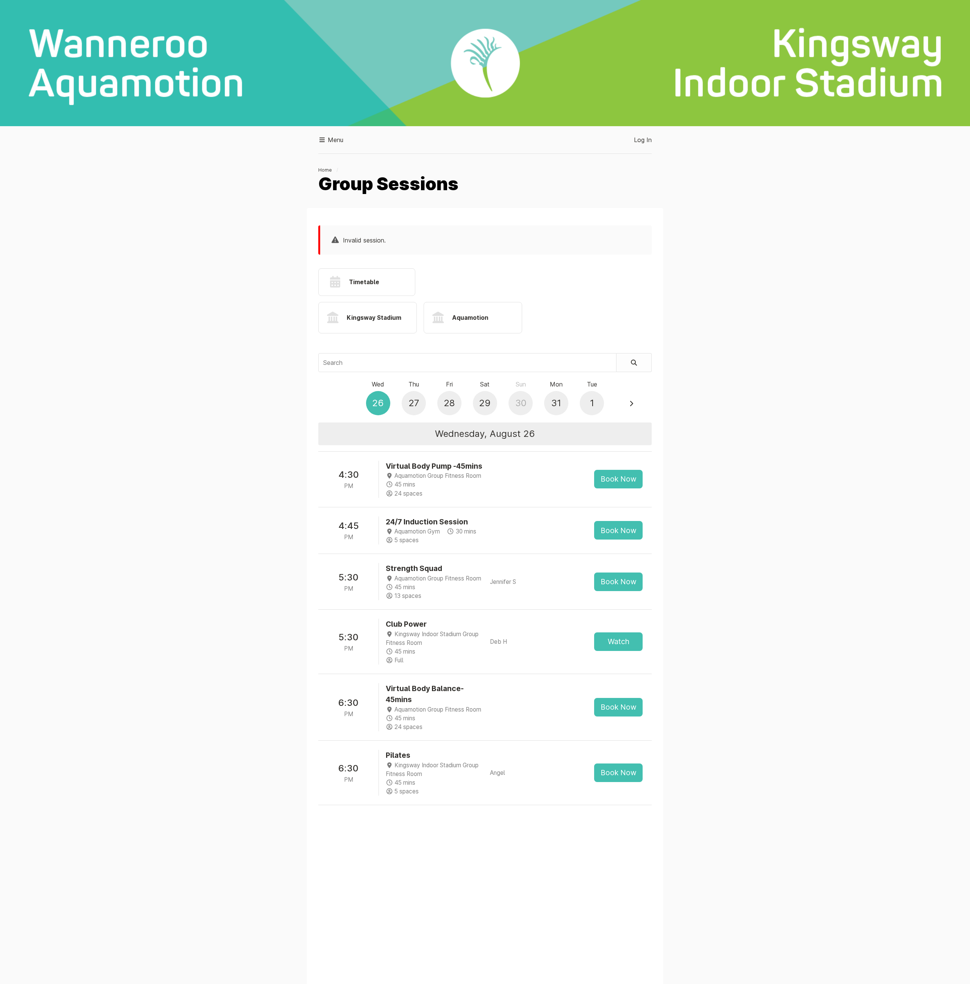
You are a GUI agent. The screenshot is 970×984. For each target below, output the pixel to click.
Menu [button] (334, 140)
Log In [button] (643, 140)
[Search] (634, 362)
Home (325, 170)
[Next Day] (631, 403)
